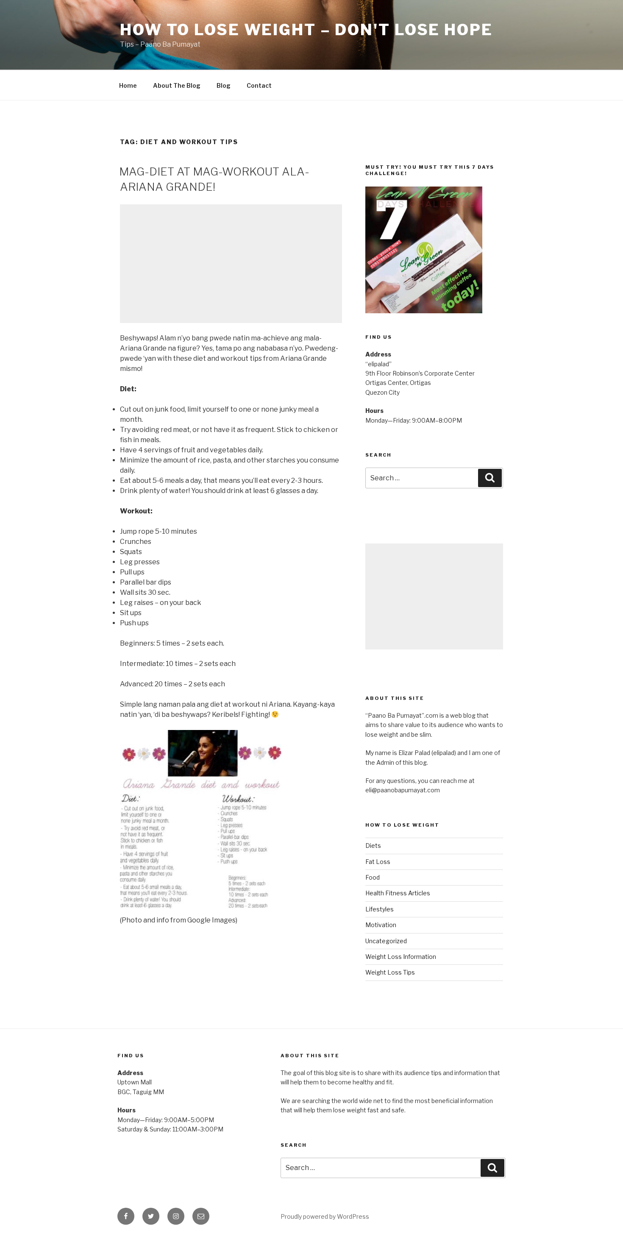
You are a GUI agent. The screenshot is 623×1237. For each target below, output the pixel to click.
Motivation (380, 924)
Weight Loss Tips (390, 972)
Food (372, 877)
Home (128, 85)
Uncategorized (386, 940)
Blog (224, 85)
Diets (373, 845)
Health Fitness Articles (397, 893)
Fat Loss (377, 861)
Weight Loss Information (400, 956)
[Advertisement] (231, 263)
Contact (259, 85)
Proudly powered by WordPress (325, 1216)
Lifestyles (379, 909)
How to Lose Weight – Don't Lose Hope (306, 29)
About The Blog (176, 85)
